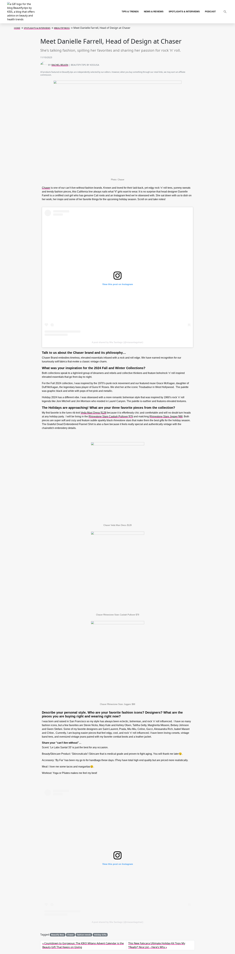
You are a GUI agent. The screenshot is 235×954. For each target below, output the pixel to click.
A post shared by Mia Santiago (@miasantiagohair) (117, 342)
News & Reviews (153, 11)
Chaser (46, 187)
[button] (225, 11)
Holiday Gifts (100, 934)
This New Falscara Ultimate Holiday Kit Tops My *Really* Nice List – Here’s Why (156, 945)
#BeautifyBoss (62, 28)
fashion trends (84, 934)
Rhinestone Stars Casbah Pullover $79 (111, 416)
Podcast (210, 11)
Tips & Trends (130, 11)
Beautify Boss (57, 934)
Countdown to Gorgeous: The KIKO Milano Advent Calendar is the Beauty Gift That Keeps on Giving (83, 945)
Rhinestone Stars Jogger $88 (166, 416)
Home (17, 28)
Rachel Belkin (59, 64)
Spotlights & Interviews (184, 11)
